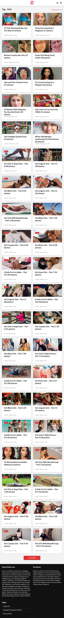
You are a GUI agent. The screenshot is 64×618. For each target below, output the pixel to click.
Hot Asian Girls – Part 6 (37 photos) (46, 382)
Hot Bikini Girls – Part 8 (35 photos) (15, 192)
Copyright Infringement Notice (12, 610)
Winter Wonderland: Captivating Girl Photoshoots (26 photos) (47, 139)
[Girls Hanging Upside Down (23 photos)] (16, 127)
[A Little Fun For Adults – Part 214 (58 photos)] (47, 290)
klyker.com (5, 571)
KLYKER (6, 35)
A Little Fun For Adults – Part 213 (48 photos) (15, 382)
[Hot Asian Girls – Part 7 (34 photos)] (47, 263)
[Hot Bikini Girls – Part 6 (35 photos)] (16, 399)
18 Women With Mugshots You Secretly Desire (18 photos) (15, 112)
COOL (6, 15)
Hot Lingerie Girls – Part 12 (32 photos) (46, 192)
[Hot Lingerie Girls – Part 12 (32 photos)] (47, 182)
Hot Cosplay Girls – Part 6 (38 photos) (16, 246)
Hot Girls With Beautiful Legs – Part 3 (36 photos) (47, 463)
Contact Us (6, 606)
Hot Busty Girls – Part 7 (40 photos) (15, 355)
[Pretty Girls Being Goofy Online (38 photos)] (47, 46)
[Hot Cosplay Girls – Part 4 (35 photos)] (16, 534)
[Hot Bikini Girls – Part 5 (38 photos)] (47, 507)
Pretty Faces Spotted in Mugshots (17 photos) (44, 29)
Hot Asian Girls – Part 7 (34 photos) (46, 273)
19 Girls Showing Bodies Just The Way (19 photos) (15, 29)
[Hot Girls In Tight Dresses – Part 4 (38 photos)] (47, 426)
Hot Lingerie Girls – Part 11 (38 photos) (15, 301)
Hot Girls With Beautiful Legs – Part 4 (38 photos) (16, 219)
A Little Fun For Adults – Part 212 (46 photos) (15, 436)
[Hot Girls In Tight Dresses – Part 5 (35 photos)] (47, 344)
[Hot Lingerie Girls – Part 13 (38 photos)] (47, 155)
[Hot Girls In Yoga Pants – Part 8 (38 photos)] (16, 155)
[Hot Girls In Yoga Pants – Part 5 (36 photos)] (16, 480)
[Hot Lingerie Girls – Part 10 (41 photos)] (47, 399)
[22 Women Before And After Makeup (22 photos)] (16, 453)
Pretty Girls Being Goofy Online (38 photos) (45, 56)
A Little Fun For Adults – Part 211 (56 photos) (46, 490)
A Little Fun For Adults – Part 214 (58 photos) (46, 301)
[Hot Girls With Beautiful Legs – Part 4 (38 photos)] (16, 209)
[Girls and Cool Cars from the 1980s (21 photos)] (47, 100)
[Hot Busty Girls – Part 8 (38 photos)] (47, 236)
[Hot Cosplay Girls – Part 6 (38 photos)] (16, 236)
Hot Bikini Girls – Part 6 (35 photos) (15, 409)
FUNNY (37, 15)
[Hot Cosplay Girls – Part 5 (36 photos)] (47, 317)
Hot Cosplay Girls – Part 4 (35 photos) (16, 545)
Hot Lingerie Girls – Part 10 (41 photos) (46, 409)
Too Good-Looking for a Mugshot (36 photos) (44, 84)
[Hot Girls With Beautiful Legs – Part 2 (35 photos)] (47, 534)
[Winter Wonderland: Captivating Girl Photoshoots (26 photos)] (47, 127)
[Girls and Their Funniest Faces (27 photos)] (16, 73)
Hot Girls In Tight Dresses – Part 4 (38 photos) (46, 436)
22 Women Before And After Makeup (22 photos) (15, 463)
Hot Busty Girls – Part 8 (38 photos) (46, 246)
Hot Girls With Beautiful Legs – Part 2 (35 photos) (47, 545)
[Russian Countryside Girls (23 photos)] (16, 46)
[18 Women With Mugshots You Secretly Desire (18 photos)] (16, 100)
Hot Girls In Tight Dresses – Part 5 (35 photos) (46, 355)
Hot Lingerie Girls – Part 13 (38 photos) (46, 165)
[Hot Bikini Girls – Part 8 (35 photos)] (16, 182)
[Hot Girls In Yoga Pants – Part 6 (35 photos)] (16, 317)
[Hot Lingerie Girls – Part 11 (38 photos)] (16, 290)
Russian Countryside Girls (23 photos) (16, 56)
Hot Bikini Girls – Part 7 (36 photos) (46, 219)
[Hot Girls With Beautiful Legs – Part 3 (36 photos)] (47, 453)
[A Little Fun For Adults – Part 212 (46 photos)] (16, 426)
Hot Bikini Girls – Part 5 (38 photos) (46, 518)
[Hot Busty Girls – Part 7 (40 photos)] (16, 344)
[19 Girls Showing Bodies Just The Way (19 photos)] (16, 19)
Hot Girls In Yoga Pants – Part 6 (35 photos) (16, 328)
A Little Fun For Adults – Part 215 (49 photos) (15, 273)
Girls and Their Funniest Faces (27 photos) (16, 84)
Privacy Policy (7, 613)
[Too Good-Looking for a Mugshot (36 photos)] (47, 73)
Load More (32, 557)
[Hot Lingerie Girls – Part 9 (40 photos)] (16, 507)
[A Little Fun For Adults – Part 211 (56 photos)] (47, 480)
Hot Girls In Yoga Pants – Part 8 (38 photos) (16, 165)
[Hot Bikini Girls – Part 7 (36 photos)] (47, 209)
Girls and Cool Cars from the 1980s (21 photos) (46, 111)
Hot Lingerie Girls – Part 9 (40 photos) (16, 518)
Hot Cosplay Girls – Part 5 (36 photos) (47, 328)
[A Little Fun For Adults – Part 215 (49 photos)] (16, 263)
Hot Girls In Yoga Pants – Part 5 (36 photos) (16, 490)
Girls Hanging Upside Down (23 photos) (15, 138)
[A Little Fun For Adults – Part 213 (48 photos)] (16, 372)
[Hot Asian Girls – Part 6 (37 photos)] (47, 372)
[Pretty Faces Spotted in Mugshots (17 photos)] (47, 19)
